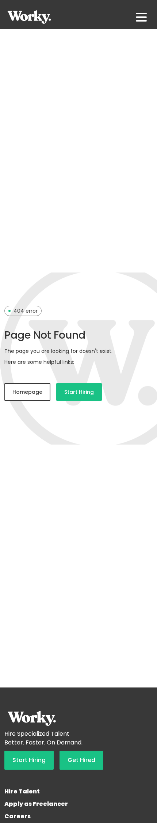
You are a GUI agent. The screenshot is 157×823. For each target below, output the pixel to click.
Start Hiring (79, 392)
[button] (141, 17)
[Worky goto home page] (29, 17)
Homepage (27, 392)
